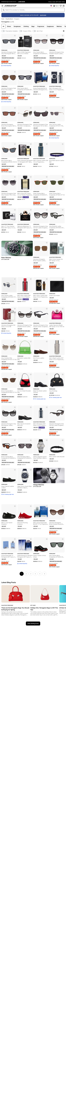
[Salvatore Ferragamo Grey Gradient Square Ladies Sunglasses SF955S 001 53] (62, 35)
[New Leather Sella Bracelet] (62, 440)
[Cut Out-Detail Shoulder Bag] (30, 374)
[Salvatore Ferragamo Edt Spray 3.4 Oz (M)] (15, 308)
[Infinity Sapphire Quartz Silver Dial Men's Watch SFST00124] (46, 440)
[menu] (2, 6)
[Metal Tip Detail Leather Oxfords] (46, 374)
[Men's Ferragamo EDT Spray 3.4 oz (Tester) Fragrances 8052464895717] (46, 407)
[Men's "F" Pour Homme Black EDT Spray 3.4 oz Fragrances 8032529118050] (15, 210)
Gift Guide (33, 605)
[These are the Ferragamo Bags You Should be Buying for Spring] (15, 594)
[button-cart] (64, 6)
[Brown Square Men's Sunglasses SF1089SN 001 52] (15, 440)
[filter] (64, 31)
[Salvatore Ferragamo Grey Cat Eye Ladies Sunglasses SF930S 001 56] (62, 407)
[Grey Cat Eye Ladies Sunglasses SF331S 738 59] (62, 108)
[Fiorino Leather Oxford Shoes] (46, 539)
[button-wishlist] (61, 6)
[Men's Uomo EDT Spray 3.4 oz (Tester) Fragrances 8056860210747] (30, 177)
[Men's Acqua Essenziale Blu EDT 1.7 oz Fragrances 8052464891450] (46, 506)
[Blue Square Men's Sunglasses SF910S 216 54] (15, 144)
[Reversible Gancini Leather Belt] (62, 144)
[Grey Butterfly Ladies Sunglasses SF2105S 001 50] (62, 210)
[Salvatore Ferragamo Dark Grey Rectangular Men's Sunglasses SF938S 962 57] (15, 35)
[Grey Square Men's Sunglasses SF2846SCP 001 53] (46, 35)
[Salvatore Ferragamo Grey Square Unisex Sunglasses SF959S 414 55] (46, 308)
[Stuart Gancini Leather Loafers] (15, 470)
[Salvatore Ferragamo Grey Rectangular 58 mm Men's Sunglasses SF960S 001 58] (46, 108)
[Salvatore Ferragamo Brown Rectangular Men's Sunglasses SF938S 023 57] (15, 108)
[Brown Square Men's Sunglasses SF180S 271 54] (15, 374)
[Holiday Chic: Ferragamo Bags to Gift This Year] (44, 594)
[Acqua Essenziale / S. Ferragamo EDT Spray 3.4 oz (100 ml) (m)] (15, 539)
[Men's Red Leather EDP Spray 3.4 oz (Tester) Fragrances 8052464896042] (30, 279)
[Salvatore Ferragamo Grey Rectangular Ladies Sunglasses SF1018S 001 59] (15, 407)
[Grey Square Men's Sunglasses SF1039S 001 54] (30, 72)
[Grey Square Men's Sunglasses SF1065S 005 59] (62, 539)
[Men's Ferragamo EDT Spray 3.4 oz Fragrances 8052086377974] (62, 72)
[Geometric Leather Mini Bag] (30, 341)
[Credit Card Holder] (62, 279)
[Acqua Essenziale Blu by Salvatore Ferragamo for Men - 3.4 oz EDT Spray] (46, 72)
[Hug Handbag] (62, 374)
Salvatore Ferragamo (7, 605)
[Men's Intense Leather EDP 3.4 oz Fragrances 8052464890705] (46, 144)
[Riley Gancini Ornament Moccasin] (30, 407)
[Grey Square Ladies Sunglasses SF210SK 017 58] (15, 279)
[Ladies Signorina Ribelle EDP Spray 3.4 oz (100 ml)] (62, 308)
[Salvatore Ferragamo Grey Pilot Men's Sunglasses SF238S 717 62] (30, 108)
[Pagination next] (44, 574)
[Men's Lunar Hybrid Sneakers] (15, 506)
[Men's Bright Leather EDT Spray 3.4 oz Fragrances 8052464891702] (62, 341)
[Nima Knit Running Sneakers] (30, 506)
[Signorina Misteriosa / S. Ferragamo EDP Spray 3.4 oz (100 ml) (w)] (30, 210)
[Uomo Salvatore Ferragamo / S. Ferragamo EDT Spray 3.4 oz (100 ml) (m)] (30, 144)
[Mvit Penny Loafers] (46, 341)
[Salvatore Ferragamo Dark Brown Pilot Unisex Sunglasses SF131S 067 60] (15, 72)
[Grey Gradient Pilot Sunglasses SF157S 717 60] (15, 341)
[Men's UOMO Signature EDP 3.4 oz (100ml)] (30, 35)
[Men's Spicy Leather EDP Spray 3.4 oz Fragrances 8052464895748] (46, 279)
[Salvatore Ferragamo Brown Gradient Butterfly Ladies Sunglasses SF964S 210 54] (62, 506)
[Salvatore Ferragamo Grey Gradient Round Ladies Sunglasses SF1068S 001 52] (30, 308)
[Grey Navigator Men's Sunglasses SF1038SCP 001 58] (30, 440)
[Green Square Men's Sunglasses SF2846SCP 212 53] (46, 177)
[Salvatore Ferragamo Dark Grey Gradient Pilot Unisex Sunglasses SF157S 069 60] (15, 177)
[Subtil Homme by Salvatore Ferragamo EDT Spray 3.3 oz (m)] (30, 539)
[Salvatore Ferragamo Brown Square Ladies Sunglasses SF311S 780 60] (46, 242)
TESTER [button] (26, 197)
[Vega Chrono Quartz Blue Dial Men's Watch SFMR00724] (30, 470)
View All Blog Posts (33, 623)
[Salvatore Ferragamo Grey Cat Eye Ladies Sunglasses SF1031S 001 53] (46, 210)
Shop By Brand (9, 19)
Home (2, 19)
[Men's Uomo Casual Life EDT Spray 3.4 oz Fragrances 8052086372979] (62, 242)
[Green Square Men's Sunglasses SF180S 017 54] (62, 177)
